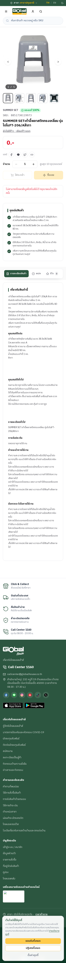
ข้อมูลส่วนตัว (9, 853)
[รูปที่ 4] (42, 98)
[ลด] (16, 164)
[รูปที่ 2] (19, 98)
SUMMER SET (10, 110)
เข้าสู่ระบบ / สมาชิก (12, 847)
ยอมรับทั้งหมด (33, 941)
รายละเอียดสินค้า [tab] (18, 273)
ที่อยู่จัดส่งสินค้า (11, 866)
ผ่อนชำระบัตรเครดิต (13, 818)
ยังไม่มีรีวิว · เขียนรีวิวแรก (16, 131)
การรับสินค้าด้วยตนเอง (14, 799)
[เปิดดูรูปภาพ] (33, 62)
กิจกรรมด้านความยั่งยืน (15, 764)
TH (47, 3)
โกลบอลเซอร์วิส (11, 824)
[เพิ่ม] (33, 164)
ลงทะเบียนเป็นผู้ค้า (12, 757)
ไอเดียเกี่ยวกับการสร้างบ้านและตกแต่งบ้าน (24, 831)
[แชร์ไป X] (25, 155)
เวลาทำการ (41, 914)
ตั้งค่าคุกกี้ (33, 955)
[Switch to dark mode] (62, 3)
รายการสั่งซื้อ (9, 860)
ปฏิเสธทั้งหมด (33, 948)
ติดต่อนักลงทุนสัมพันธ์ (14, 745)
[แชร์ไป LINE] (18, 155)
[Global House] (19, 11)
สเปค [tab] (38, 273)
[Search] (40, 11)
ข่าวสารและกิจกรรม (13, 770)
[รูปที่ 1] (8, 98)
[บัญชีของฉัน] (33, 11)
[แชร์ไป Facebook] (11, 155)
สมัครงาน (8, 751)
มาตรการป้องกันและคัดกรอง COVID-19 (23, 732)
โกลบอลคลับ (9, 879)
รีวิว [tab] (53, 273)
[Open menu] (6, 11)
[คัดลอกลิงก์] (32, 155)
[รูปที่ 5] (54, 98)
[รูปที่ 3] (31, 98)
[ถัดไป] (58, 62)
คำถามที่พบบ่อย (11, 786)
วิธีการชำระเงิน (10, 805)
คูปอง (5, 872)
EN (54, 3)
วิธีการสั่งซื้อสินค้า (12, 793)
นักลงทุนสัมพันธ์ (11, 738)
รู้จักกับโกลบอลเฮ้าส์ (13, 726)
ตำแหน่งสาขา (9, 812)
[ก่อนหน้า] (8, 62)
